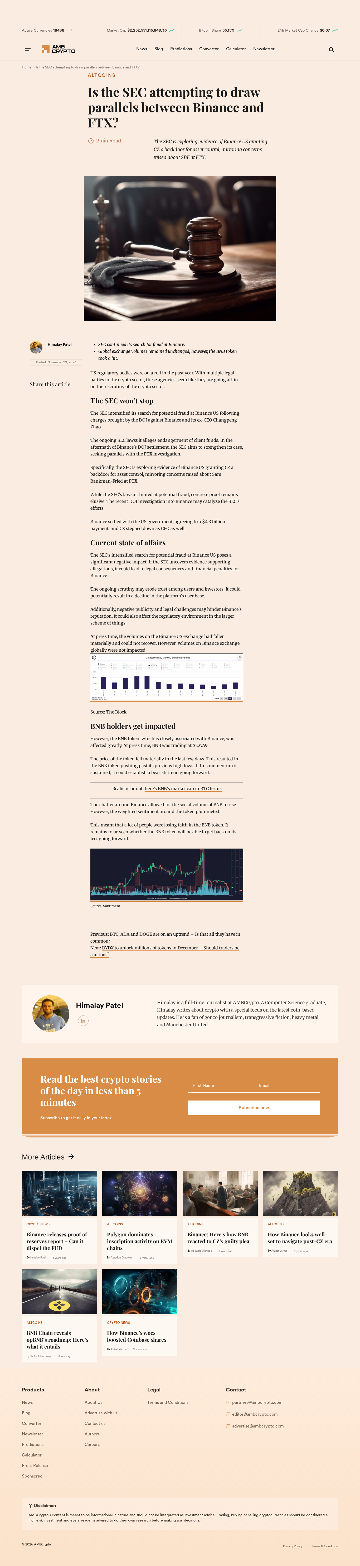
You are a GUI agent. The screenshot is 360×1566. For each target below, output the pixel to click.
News (141, 49)
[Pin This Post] (58, 397)
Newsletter (264, 49)
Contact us (95, 1424)
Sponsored (32, 1476)
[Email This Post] (70, 397)
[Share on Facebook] (35, 397)
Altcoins (102, 75)
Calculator (236, 49)
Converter (209, 49)
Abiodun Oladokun (122, 1257)
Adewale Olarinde (201, 1251)
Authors (92, 1434)
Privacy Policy (292, 1546)
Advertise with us (101, 1413)
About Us (93, 1403)
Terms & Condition (325, 1546)
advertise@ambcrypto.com (258, 1426)
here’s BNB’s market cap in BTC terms (183, 788)
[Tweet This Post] (46, 397)
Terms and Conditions (167, 1403)
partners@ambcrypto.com (257, 1403)
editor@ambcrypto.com (255, 1415)
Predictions (181, 49)
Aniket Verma (279, 1251)
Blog (158, 49)
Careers (92, 1445)
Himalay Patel (60, 345)
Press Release (35, 1466)
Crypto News (38, 1224)
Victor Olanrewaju (41, 1356)
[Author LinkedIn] (83, 1021)
